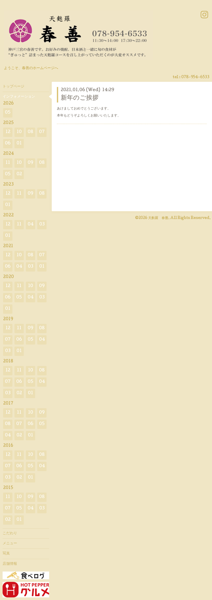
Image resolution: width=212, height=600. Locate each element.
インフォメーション (19, 97)
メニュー (10, 544)
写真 (6, 554)
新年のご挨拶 (80, 98)
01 (19, 143)
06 (8, 143)
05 (8, 113)
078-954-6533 (195, 77)
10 (19, 132)
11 (7, 163)
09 (30, 163)
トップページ (13, 87)
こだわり (10, 533)
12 (7, 132)
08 (30, 132)
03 (42, 224)
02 (19, 174)
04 (31, 224)
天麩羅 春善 (158, 218)
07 (42, 132)
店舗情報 (10, 564)
